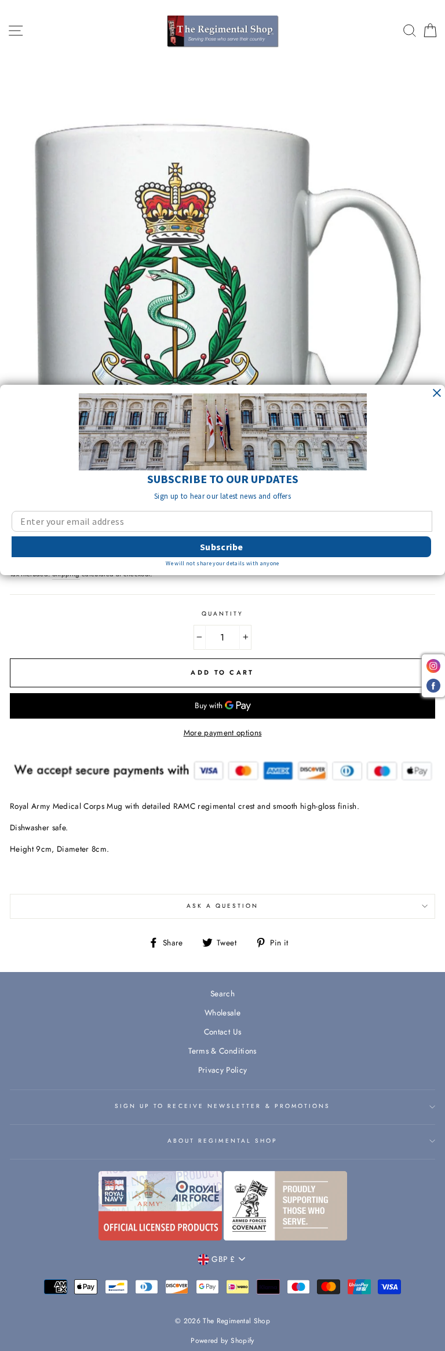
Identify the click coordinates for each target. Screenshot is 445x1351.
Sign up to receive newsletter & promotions (223, 1106)
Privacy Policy (222, 1070)
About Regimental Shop (222, 1140)
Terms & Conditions (222, 1050)
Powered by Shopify (222, 1340)
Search (222, 993)
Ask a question (223, 905)
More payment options (223, 732)
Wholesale (222, 1012)
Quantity (222, 613)
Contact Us (222, 1031)
